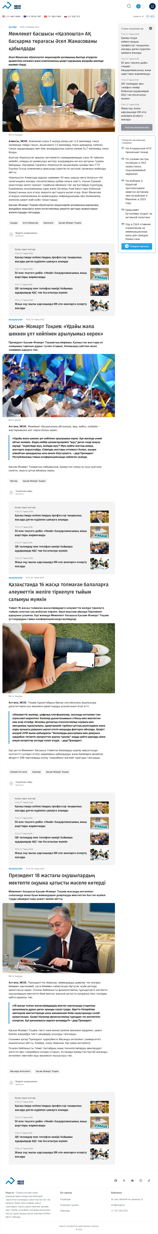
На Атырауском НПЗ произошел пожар (138, 150)
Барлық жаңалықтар (137, 127)
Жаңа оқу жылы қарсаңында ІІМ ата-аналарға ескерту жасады (134, 114)
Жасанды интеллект (20, 1071)
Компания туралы (69, 1205)
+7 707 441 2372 (119, 1210)
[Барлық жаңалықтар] (150, 29)
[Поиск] (129, 6)
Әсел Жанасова (30, 223)
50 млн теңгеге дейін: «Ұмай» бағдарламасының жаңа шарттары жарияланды (136, 68)
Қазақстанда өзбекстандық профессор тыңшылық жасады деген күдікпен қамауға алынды (135, 45)
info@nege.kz (118, 1205)
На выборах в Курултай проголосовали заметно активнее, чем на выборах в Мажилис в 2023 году (137, 191)
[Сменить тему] (140, 6)
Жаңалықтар (16, 319)
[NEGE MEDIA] (11, 6)
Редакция (65, 1199)
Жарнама (65, 1210)
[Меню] (152, 6)
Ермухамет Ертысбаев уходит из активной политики (138, 213)
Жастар (13, 481)
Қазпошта (48, 223)
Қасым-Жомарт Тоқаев (70, 223)
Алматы (137, 16)
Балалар (36, 772)
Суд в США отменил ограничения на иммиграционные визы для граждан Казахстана (138, 232)
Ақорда (13, 27)
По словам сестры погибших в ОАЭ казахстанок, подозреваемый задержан (137, 166)
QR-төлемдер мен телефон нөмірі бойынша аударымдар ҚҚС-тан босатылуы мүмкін (135, 91)
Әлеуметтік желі (18, 772)
